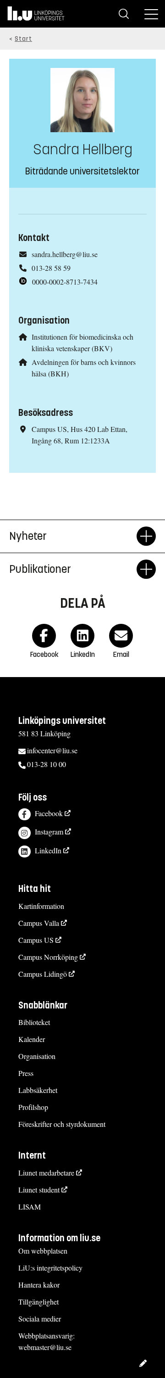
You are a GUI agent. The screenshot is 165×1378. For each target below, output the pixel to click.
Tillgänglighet (38, 1301)
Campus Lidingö (42, 974)
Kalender (31, 1039)
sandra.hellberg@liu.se (65, 254)
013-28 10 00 (46, 764)
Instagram (49, 831)
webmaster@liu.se (45, 1347)
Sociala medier (39, 1318)
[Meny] (151, 14)
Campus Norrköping (48, 957)
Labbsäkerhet (37, 1090)
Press (25, 1073)
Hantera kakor (39, 1284)
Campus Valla (38, 923)
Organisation (36, 1056)
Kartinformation (41, 906)
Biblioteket (34, 1022)
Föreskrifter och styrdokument (61, 1124)
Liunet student (39, 1189)
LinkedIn (48, 850)
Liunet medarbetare (46, 1172)
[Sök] (124, 14)
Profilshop (33, 1107)
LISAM (29, 1206)
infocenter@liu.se (52, 750)
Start (23, 39)
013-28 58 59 (51, 268)
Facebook (49, 813)
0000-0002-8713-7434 (65, 281)
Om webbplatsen (42, 1250)
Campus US (36, 940)
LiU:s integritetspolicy (50, 1267)
